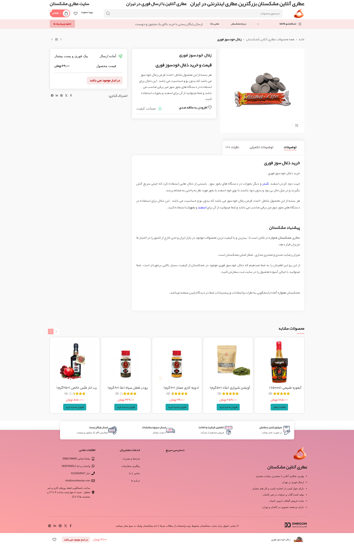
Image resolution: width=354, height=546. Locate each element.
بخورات (190, 207)
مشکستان (284, 237)
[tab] (290, 148)
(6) (168, 393)
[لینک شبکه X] (66, 95)
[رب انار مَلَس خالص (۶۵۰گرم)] (75, 362)
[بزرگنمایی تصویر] (296, 125)
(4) (66, 393)
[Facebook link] (71, 95)
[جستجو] (108, 13)
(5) (219, 393)
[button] (228, 407)
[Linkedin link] (57, 95)
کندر (265, 183)
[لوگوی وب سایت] (299, 14)
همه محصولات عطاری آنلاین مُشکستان (270, 39)
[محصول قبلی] (61, 39)
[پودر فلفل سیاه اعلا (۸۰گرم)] (126, 362)
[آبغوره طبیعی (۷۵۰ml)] (279, 362)
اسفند (202, 207)
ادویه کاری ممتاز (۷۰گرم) (181, 388)
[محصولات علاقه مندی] (75, 13)
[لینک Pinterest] (61, 95)
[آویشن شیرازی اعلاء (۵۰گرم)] (228, 362)
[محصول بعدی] (52, 39)
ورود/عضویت (87, 12)
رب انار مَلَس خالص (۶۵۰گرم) (76, 388)
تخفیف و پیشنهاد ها (62, 23)
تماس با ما (214, 23)
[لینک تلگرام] (52, 95)
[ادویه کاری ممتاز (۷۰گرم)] (177, 362)
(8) (270, 393)
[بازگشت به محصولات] (56, 39)
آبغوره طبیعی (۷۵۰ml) (285, 388)
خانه (301, 39)
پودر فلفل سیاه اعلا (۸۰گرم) (128, 388)
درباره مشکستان (238, 23)
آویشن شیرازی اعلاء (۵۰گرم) (230, 388)
